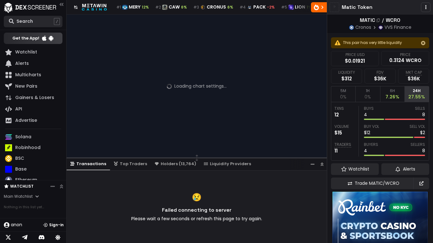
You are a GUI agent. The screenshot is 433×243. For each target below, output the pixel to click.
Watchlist (22, 186)
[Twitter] (8, 237)
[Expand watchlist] (61, 186)
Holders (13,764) (178, 164)
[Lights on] (58, 237)
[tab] (343, 94)
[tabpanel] (380, 131)
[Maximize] (322, 164)
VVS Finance (398, 27)
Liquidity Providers (230, 164)
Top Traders (133, 164)
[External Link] (421, 183)
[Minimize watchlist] (52, 186)
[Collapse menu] (61, 4)
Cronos (363, 27)
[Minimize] (312, 164)
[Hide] (423, 43)
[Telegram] (24, 237)
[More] (425, 7)
